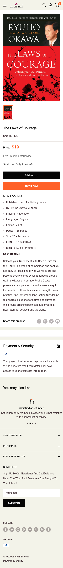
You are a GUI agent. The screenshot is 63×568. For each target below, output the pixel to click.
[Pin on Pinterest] (45, 321)
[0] (57, 5)
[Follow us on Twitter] (11, 529)
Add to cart (31, 175)
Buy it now (31, 185)
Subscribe (14, 502)
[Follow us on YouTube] (30, 529)
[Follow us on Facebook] (5, 529)
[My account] (50, 5)
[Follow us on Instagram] (18, 529)
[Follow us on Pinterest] (24, 529)
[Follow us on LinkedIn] (42, 529)
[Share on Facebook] (39, 321)
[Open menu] (4, 5)
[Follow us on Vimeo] (36, 529)
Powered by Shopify (13, 561)
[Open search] (44, 5)
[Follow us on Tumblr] (48, 529)
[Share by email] (57, 321)
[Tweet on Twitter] (51, 321)
